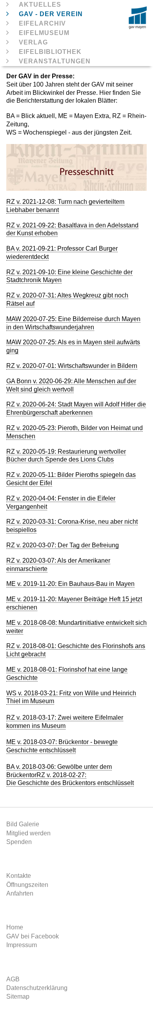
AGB (13, 979)
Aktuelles (40, 4)
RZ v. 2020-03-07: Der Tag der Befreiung (62, 545)
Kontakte (18, 875)
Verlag (33, 42)
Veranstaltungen (55, 61)
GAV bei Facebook (32, 936)
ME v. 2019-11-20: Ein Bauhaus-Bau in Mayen (70, 583)
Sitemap (17, 996)
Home (14, 927)
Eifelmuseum (44, 33)
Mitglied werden (28, 833)
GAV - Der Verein (51, 14)
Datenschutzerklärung (36, 987)
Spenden (19, 842)
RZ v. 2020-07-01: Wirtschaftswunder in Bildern (71, 365)
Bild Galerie (22, 824)
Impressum (21, 945)
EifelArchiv (42, 23)
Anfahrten (19, 893)
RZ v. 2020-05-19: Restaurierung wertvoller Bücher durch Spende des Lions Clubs (66, 455)
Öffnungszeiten (27, 884)
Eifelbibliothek (50, 51)
